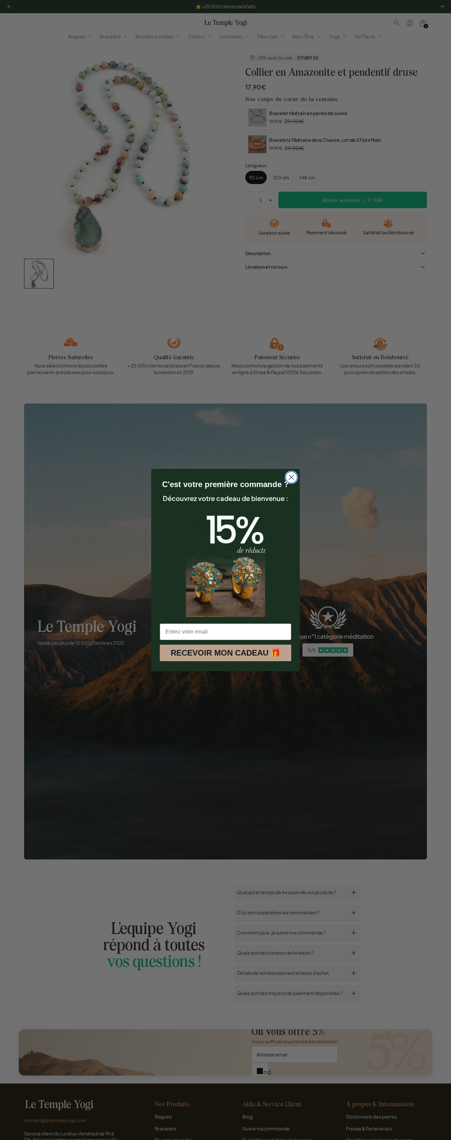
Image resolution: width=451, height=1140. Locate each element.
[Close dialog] (291, 477)
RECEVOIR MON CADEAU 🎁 (226, 652)
